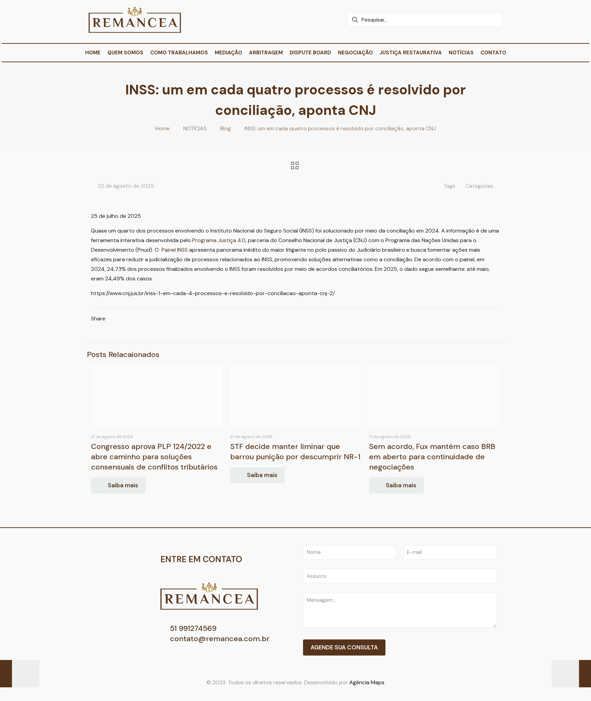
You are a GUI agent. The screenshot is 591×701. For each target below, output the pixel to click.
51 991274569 (192, 628)
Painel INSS (174, 249)
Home (162, 128)
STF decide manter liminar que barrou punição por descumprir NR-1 (295, 451)
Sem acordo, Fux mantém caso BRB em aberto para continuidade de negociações (432, 456)
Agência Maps (366, 682)
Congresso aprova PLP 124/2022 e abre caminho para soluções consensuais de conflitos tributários (154, 456)
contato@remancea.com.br (219, 639)
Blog (225, 128)
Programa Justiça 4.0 (219, 240)
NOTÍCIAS (195, 128)
